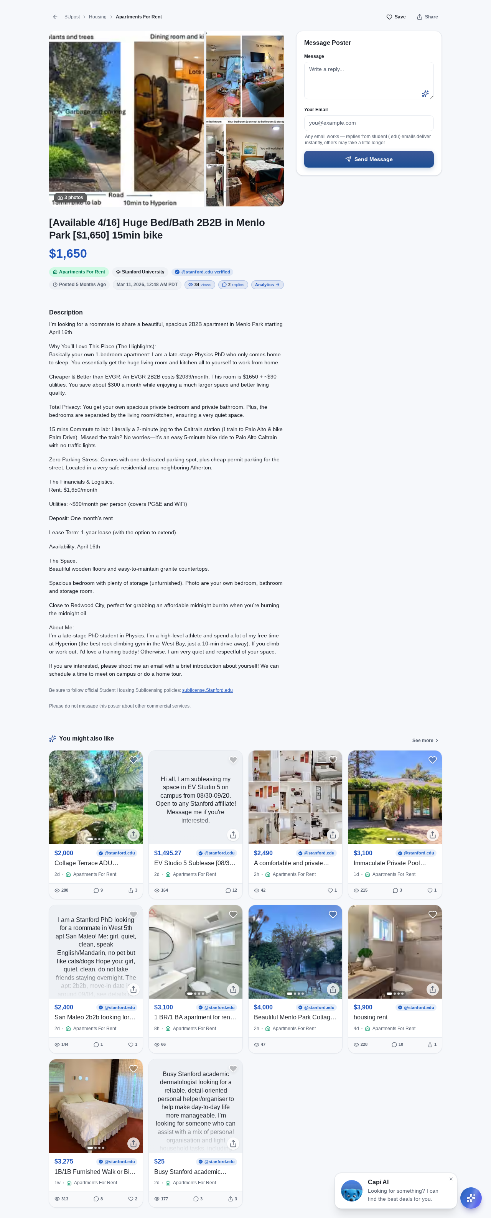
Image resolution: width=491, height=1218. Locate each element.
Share (431, 17)
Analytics (264, 284)
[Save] (133, 760)
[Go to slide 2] (95, 839)
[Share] (133, 835)
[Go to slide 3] (99, 839)
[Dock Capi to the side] (479, 1189)
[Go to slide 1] (90, 839)
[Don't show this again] (451, 1179)
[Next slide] (134, 797)
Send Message (373, 159)
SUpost (72, 17)
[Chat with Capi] (471, 1198)
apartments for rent (139, 17)
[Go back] (55, 17)
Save (400, 17)
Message (314, 56)
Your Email (316, 109)
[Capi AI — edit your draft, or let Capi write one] (425, 93)
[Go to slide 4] (103, 839)
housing (98, 17)
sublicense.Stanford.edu (207, 690)
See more (422, 740)
